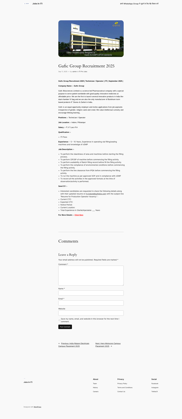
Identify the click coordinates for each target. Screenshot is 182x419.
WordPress (37, 407)
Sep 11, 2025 (62, 71)
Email (61, 299)
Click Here (79, 215)
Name (61, 289)
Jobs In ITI (37, 3)
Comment (63, 264)
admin (74, 71)
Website (61, 309)
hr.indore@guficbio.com (96, 194)
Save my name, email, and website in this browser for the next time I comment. (90, 320)
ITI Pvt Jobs (83, 71)
